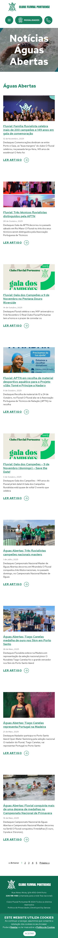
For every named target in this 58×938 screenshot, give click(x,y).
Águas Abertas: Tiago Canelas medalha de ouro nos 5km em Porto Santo (27, 640)
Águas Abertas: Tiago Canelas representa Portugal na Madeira (24, 724)
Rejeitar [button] (14, 927)
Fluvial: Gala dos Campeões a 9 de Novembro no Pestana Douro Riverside (26, 298)
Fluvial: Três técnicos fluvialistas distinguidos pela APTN (25, 214)
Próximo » (45, 862)
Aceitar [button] (29, 933)
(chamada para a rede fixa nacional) (29, 895)
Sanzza (47, 907)
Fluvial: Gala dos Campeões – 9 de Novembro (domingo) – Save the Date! (26, 468)
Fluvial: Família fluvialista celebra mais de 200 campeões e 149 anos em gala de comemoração (28, 129)
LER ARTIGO (12, 160)
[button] (9, 20)
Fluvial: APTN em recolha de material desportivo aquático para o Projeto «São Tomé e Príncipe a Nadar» (28, 381)
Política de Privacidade (18, 907)
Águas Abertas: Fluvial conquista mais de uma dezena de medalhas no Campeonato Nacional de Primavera (28, 809)
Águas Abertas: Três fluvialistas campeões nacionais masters (24, 552)
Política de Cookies (45, 927)
